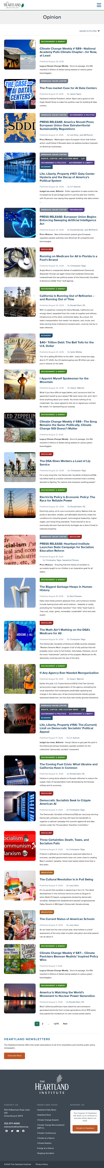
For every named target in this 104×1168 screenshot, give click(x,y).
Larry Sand (74, 886)
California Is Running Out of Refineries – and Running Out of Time (67, 297)
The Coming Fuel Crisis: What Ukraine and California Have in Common (69, 766)
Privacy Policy (42, 1164)
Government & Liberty (81, 163)
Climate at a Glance (45, 1138)
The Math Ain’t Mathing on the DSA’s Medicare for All (65, 631)
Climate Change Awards (48, 1120)
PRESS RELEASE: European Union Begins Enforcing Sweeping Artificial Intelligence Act (68, 220)
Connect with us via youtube (17, 1130)
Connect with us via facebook (6, 1130)
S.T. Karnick (75, 187)
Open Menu (99, 5)
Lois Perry (74, 135)
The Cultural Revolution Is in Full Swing (66, 879)
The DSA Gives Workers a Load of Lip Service (65, 463)
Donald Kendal (76, 230)
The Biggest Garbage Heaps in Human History (66, 588)
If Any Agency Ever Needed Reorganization (69, 672)
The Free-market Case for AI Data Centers (68, 88)
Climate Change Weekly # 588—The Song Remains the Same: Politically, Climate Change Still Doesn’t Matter (68, 425)
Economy (46, 167)
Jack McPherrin (86, 135)
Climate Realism (44, 1143)
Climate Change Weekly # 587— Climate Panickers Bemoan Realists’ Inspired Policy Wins (69, 956)
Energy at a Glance (45, 1148)
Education (47, 872)
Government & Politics (82, 115)
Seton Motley (76, 352)
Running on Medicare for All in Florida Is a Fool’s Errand (68, 258)
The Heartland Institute (14, 5)
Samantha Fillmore (70, 560)
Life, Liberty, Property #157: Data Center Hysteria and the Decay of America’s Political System (67, 177)
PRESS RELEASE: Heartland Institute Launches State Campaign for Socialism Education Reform (67, 547)
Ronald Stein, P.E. (78, 306)
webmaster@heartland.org (16, 1127)
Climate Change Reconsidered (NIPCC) (50, 1126)
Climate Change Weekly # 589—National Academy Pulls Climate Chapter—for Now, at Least (68, 52)
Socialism (46, 249)
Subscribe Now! (14, 1056)
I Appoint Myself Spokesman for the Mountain (64, 380)
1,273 (56, 1024)
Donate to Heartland (85, 1128)
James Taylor (75, 94)
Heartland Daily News (46, 1110)
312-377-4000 (12, 1123)
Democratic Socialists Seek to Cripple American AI (65, 802)
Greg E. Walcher (77, 388)
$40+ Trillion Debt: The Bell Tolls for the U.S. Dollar (67, 344)
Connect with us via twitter (12, 1130)
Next (65, 1024)
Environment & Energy (53, 41)
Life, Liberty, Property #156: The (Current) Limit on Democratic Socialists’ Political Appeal (68, 728)
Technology (76, 210)
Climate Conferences (46, 1133)
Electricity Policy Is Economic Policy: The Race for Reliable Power (67, 499)
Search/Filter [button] (88, 31)
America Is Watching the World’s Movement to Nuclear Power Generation (67, 994)
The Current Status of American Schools (67, 919)
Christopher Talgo (78, 266)
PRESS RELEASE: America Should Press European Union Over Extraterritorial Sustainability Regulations (67, 126)
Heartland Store (44, 1115)
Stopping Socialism (45, 1153)
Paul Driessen (76, 596)
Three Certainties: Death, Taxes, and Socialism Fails (64, 841)
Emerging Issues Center (54, 81)
